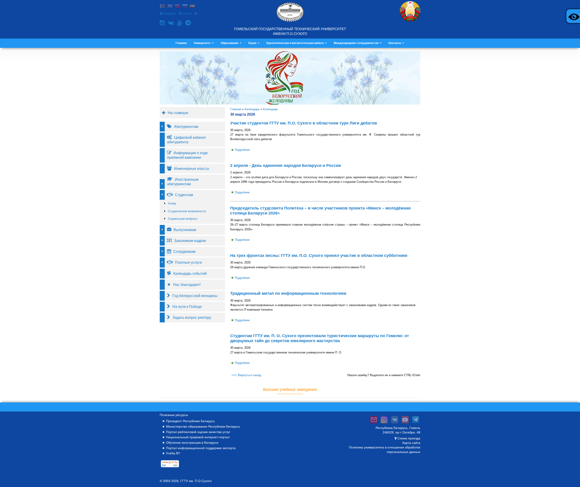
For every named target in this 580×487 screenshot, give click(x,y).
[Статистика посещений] (170, 467)
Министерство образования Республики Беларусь (203, 426)
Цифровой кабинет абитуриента (186, 139)
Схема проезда (408, 438)
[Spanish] (192, 6)
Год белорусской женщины (195, 296)
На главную (178, 112)
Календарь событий (190, 273)
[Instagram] (163, 23)
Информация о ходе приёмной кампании (187, 155)
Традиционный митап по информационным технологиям (288, 293)
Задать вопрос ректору (191, 317)
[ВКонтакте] (171, 23)
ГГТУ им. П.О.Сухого (196, 481)
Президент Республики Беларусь (190, 421)
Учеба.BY (173, 453)
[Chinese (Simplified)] (177, 6)
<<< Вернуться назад (246, 375)
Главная (181, 43)
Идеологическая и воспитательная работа (295, 43)
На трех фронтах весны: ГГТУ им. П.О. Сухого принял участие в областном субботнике (318, 255)
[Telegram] (188, 23)
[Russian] (185, 6)
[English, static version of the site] (170, 6)
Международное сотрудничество (356, 43)
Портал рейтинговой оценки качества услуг (198, 432)
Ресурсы (170, 13)
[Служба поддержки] (374, 423)
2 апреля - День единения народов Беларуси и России (285, 165)
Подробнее (242, 149)
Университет (202, 43)
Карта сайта (411, 443)
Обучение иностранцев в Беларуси (192, 442)
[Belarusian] (162, 6)
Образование (230, 43)
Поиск (187, 13)
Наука (252, 43)
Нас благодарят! (187, 284)
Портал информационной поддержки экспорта (201, 448)
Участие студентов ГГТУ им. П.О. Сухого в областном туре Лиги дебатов (303, 123)
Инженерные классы (191, 168)
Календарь (252, 109)
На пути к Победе (187, 306)
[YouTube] (180, 23)
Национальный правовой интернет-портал (198, 437)
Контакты (395, 43)
